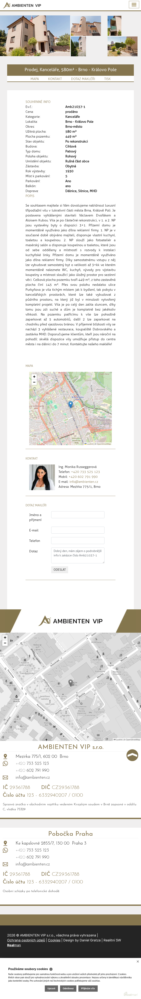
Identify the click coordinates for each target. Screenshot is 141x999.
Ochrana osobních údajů (26, 940)
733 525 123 (32, 763)
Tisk (107, 79)
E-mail (33, 530)
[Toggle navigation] (134, 4)
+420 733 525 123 (85, 472)
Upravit (51, 988)
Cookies (54, 940)
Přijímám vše (88, 988)
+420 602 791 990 (83, 477)
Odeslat (60, 569)
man (14, 945)
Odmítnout (68, 988)
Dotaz (33, 551)
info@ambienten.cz (83, 482)
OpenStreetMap (104, 443)
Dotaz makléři (83, 79)
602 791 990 (32, 770)
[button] (70, 405)
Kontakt (55, 79)
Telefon (34, 541)
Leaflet (89, 443)
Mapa (34, 79)
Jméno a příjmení (35, 517)
